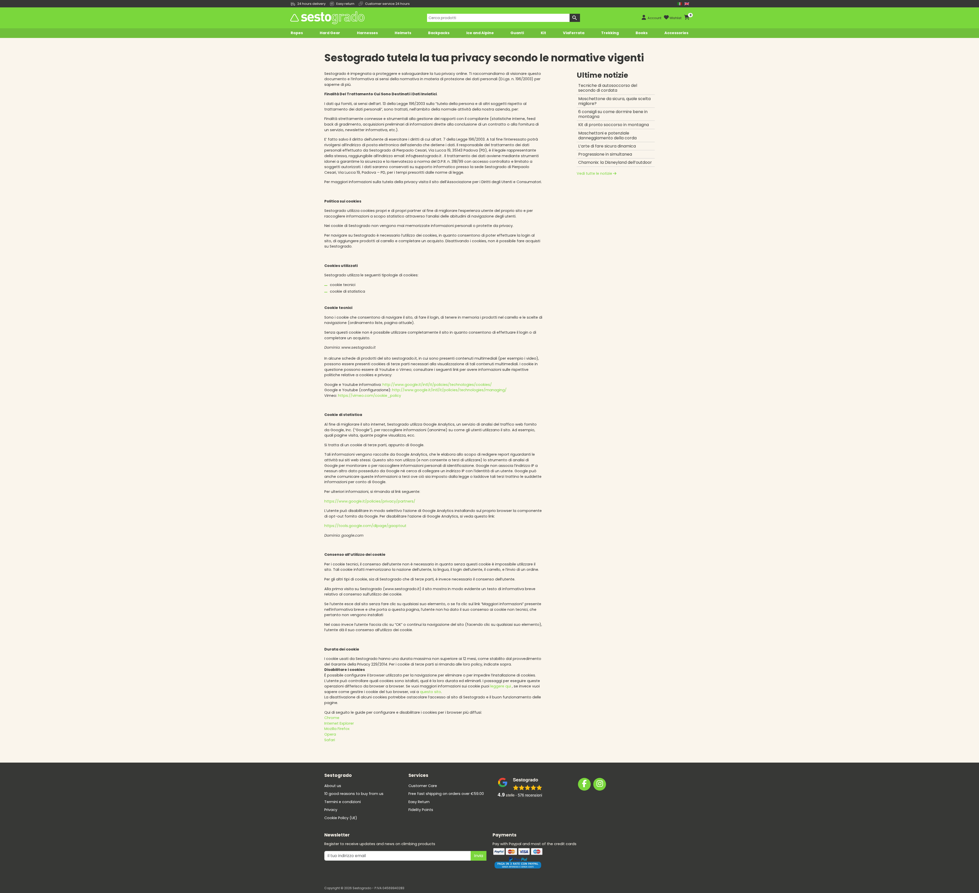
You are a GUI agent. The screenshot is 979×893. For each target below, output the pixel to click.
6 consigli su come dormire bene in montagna (613, 114)
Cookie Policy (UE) (340, 817)
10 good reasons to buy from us (353, 793)
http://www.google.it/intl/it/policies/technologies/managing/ (449, 390)
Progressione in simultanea (605, 154)
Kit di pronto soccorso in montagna (613, 125)
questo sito (430, 691)
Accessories (676, 32)
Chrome (331, 717)
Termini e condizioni (342, 801)
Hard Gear (330, 32)
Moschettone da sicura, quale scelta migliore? (614, 101)
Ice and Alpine (480, 32)
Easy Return (419, 801)
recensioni (530, 794)
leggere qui (500, 686)
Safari (329, 739)
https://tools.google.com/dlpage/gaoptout (365, 525)
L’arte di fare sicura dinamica (607, 146)
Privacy (330, 809)
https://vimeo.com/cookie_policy (369, 395)
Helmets (403, 32)
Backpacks (438, 32)
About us (332, 785)
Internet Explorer (339, 723)
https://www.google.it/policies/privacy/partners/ (369, 501)
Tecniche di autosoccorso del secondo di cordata (607, 88)
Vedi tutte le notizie (595, 173)
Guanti (517, 32)
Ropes (297, 32)
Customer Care (422, 785)
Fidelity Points (420, 809)
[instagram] (599, 784)
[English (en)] (687, 3)
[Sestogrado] (327, 17)
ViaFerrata (573, 32)
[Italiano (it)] (679, 3)
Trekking (610, 32)
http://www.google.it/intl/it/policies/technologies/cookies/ (437, 384)
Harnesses (367, 32)
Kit (543, 32)
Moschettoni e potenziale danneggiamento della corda (607, 135)
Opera (330, 734)
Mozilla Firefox (337, 728)
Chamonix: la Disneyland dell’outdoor (615, 162)
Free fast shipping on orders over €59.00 (446, 793)
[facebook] (584, 784)
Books (642, 32)
